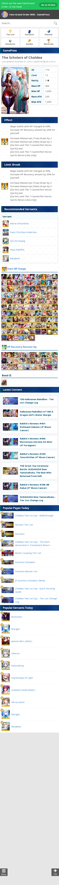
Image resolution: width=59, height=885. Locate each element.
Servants (29, 34)
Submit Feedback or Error (44, 61)
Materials (49, 44)
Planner (49, 34)
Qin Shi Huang (17, 240)
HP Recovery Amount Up (22, 346)
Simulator (10, 44)
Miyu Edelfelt (17, 249)
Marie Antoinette (19, 223)
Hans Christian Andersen (23, 231)
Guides (29, 44)
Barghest (15, 258)
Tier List (10, 34)
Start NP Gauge (16, 268)
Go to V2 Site (48, 4)
